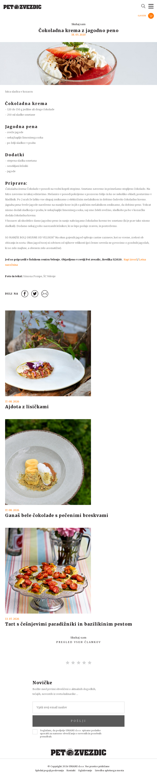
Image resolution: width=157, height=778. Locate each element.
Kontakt (70, 770)
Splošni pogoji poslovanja (49, 770)
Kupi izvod (130, 259)
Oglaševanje (85, 770)
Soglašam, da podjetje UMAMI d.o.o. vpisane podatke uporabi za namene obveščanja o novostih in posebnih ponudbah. (70, 733)
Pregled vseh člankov (78, 642)
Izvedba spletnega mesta (109, 770)
